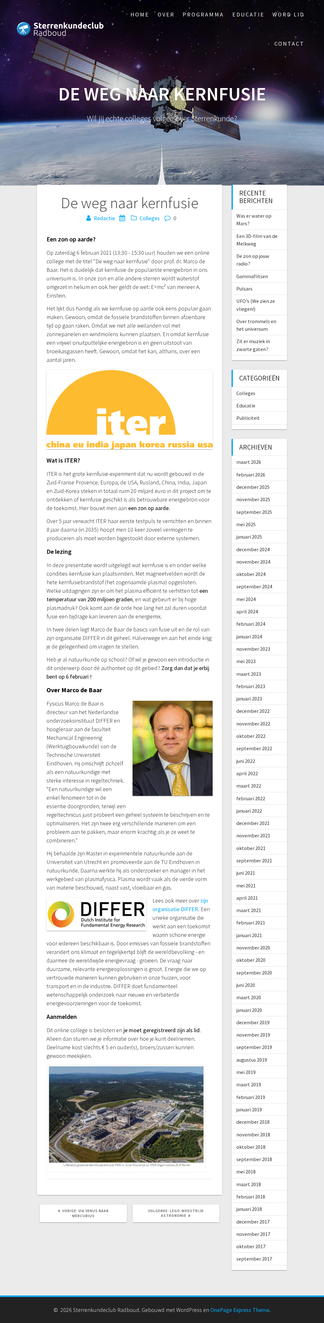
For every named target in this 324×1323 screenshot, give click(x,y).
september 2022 (254, 748)
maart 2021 (248, 910)
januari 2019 (249, 1109)
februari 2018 (250, 1196)
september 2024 (254, 586)
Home (139, 14)
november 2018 (253, 1134)
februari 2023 (250, 686)
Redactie (104, 218)
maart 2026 (248, 462)
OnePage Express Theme (239, 1309)
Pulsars (244, 288)
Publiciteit (248, 418)
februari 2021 (250, 922)
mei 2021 (246, 885)
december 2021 (253, 823)
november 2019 (253, 1035)
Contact (289, 43)
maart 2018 (248, 1184)
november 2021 (253, 835)
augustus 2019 (251, 1060)
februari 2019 (250, 1097)
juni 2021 (245, 873)
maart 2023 (248, 674)
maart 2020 (248, 997)
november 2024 (253, 562)
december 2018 (253, 1122)
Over (166, 14)
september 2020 (254, 972)
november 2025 (253, 499)
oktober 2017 (250, 1246)
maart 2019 (248, 1084)
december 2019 (253, 1022)
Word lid (288, 14)
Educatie (248, 14)
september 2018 (254, 1159)
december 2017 (253, 1221)
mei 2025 (246, 524)
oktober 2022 (250, 736)
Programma (203, 14)
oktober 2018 (250, 1147)
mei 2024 (246, 599)
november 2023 (253, 649)
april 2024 (247, 611)
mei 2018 (246, 1171)
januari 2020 (249, 1010)
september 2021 (254, 860)
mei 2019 (246, 1072)
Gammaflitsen (252, 276)
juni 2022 (245, 761)
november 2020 (253, 947)
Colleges (150, 218)
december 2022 (253, 711)
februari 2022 (250, 798)
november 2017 (253, 1234)
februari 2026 (250, 474)
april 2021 (247, 898)
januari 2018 (249, 1209)
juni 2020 (245, 985)
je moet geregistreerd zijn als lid (161, 1030)
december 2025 (253, 487)
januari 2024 (249, 636)
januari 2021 (249, 935)
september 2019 (254, 1047)
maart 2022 (248, 786)
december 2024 (253, 549)
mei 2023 (246, 661)
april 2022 (247, 773)
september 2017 (254, 1259)
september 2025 (254, 512)
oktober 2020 (250, 960)
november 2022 (253, 723)
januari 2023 (249, 698)
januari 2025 (249, 537)
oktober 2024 (250, 574)
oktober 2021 (250, 848)
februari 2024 (250, 624)
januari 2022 (249, 811)
